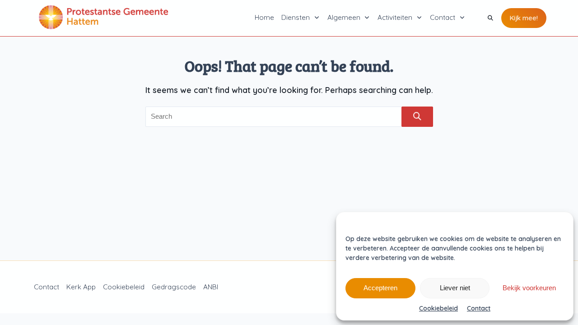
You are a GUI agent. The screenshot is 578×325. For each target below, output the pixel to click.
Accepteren (380, 288)
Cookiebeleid (438, 308)
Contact (478, 308)
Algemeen (343, 17)
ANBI (210, 287)
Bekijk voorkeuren (529, 288)
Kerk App (81, 287)
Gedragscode (174, 287)
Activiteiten (395, 17)
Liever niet (455, 288)
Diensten (295, 17)
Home (264, 17)
